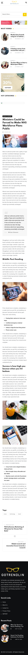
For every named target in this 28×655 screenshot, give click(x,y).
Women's (13, 32)
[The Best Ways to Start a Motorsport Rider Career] (5, 65)
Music (5, 514)
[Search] (26, 2)
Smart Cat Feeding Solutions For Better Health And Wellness (18, 637)
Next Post (21, 541)
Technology (12, 514)
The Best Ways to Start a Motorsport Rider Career (19, 64)
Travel (19, 514)
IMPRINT (5, 614)
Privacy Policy (6, 611)
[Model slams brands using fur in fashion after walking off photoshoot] (5, 37)
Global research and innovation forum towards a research (15, 546)
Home (4, 602)
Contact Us (5, 608)
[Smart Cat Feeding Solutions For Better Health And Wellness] (5, 638)
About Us (4, 605)
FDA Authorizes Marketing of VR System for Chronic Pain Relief (14, 529)
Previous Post (10, 524)
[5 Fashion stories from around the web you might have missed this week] (5, 51)
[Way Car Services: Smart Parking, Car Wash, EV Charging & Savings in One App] (5, 628)
